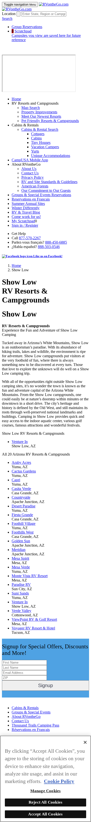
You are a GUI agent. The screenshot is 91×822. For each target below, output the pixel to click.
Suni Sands (20, 593)
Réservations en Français (31, 730)
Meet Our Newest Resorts (41, 116)
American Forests (34, 186)
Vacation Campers (45, 147)
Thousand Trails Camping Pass (35, 725)
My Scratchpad (23, 221)
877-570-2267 (30, 238)
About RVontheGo (26, 716)
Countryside (21, 497)
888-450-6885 (56, 242)
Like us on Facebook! (47, 256)
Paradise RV (21, 584)
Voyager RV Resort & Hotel (33, 628)
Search (7, 18)
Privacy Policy (32, 177)
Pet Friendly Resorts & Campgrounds (50, 121)
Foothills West (22, 532)
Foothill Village (23, 523)
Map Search (30, 108)
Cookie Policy (59, 781)
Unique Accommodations (50, 156)
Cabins (36, 138)
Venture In (20, 442)
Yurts (35, 151)
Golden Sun (21, 541)
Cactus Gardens (24, 471)
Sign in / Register (25, 225)
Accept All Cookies (45, 814)
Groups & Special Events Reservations (41, 195)
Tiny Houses (40, 142)
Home (16, 99)
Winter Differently (26, 208)
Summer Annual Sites (28, 204)
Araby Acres (21, 462)
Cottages (37, 134)
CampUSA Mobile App (30, 160)
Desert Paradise (23, 506)
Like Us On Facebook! (19, 700)
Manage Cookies (45, 791)
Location (9, 14)
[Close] (85, 742)
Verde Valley (21, 611)
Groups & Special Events (31, 712)
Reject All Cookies (45, 802)
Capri (16, 480)
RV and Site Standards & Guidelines (49, 182)
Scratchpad (46, 35)
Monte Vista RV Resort (30, 576)
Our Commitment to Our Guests (46, 190)
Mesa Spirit (20, 558)
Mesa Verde (21, 567)
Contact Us (30, 173)
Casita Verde (21, 489)
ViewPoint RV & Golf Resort (34, 619)
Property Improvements (39, 112)
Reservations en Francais (31, 199)
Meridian (18, 550)
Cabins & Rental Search (39, 129)
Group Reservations (27, 27)
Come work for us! (26, 217)
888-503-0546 (49, 247)
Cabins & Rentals (25, 708)
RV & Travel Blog (26, 212)
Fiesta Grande (22, 515)
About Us (28, 169)
